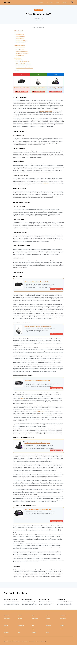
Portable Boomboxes (20, 34)
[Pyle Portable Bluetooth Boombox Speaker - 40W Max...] (18, 512)
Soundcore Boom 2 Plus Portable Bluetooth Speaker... (37, 442)
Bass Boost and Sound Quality (22, 51)
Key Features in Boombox (19, 45)
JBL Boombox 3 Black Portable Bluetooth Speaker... (37, 281)
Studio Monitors (63, 615)
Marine (47, 615)
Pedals (19, 632)
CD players (42, 111)
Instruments (65, 2)
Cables (47, 632)
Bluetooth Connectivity (20, 47)
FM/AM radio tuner (40, 411)
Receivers (19, 615)
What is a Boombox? (18, 30)
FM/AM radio (46, 183)
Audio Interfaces (35, 618)
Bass (33, 625)
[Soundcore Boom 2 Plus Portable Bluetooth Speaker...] (55, 81)
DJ (4, 628)
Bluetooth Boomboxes (20, 36)
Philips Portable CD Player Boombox (23, 63)
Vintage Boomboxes (20, 38)
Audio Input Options (20, 49)
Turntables (34, 632)
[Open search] (72, 2)
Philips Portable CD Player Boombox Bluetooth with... (38, 380)
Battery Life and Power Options (22, 53)
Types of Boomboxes (18, 32)
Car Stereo (48, 618)
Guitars (19, 628)
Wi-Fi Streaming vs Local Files (11, 599)
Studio (57, 2)
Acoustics (48, 628)
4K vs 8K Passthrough (27, 599)
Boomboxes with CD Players (21, 40)
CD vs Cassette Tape (44, 599)
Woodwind (6, 625)
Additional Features (20, 55)
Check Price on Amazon (22, 91)
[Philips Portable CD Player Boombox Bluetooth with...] (18, 382)
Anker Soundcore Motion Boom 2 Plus (23, 65)
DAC (33, 615)
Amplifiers (62, 628)
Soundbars (62, 625)
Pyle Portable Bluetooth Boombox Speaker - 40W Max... (38, 509)
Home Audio (40, 2)
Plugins (33, 628)
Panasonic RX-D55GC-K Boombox (23, 61)
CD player (22, 398)
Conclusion (16, 70)
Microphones (6, 632)
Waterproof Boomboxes (20, 42)
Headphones (48, 625)
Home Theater (38, 9)
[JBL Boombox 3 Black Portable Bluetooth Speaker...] (22, 81)
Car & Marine (49, 2)
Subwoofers (20, 618)
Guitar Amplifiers (7, 618)
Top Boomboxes (17, 58)
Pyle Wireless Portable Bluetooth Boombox (24, 67)
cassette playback (48, 111)
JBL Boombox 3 (19, 59)
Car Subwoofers (63, 618)
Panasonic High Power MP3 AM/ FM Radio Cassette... (38, 326)
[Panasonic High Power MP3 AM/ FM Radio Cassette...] (38, 81)
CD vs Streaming (61, 599)
